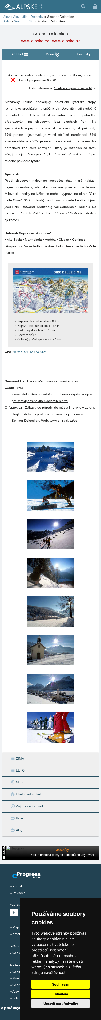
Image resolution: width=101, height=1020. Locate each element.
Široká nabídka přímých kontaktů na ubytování (62, 855)
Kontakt (18, 886)
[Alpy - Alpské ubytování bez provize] (22, 6)
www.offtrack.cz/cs (63, 420)
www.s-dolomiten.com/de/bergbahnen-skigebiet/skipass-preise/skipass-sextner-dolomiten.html (53, 397)
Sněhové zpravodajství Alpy (74, 88)
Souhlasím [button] (60, 984)
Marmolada (33, 239)
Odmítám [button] (60, 994)
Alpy (6, 16)
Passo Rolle (31, 246)
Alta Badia (14, 239)
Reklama (19, 893)
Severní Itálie (24, 21)
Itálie (6, 21)
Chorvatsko (20, 985)
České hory (20, 972)
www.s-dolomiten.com (62, 381)
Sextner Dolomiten (57, 246)
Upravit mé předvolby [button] (60, 1003)
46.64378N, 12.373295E (29, 352)
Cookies (18, 953)
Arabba (50, 239)
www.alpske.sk (66, 41)
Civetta (64, 239)
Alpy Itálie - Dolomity (28, 16)
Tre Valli (80, 246)
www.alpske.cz (35, 41)
